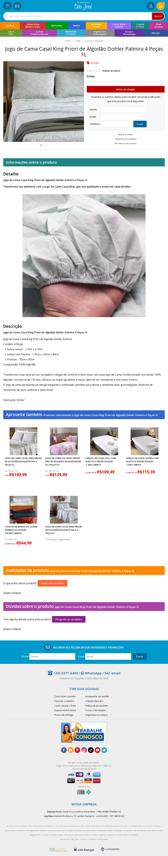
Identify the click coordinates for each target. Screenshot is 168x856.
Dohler (91, 76)
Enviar (140, 124)
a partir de (91, 472)
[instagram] (84, 750)
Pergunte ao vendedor (68, 619)
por (7, 475)
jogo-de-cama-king (94, 41)
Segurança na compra (96, 714)
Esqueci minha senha (65, 710)
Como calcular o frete (65, 705)
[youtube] (97, 750)
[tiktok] (91, 750)
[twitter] (104, 750)
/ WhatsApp (90, 673)
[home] (83, 9)
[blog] (71, 750)
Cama (78, 41)
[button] (41, 145)
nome (25, 656)
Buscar (158, 16)
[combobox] (84, 16)
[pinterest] (77, 750)
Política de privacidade (96, 705)
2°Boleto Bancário (94, 701)
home (68, 41)
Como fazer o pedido (65, 696)
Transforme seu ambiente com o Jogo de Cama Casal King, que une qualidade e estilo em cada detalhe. (67, 186)
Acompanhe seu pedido (97, 696)
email (81, 656)
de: (7, 471)
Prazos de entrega (63, 714)
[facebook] (64, 750)
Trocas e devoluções (95, 710)
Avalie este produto (52, 583)
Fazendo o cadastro (64, 701)
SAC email (112, 673)
